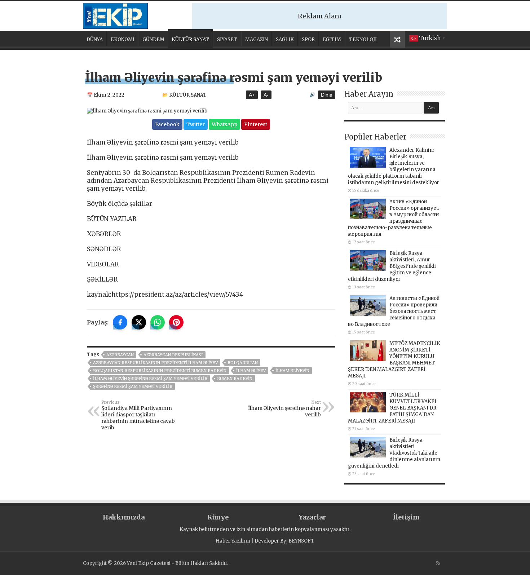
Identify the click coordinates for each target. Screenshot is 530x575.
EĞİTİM (332, 39)
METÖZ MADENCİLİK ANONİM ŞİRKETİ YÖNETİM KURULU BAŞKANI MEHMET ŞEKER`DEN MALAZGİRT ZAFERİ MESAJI (394, 359)
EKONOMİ (122, 39)
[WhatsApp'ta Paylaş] (157, 322)
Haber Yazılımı (233, 541)
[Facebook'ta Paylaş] (120, 322)
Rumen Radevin (234, 378)
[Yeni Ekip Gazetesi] (115, 15)
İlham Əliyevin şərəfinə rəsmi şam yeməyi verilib (150, 378)
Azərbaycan (120, 354)
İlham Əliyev (251, 370)
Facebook (167, 124)
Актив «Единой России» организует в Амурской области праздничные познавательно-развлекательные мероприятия (394, 218)
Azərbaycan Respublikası (173, 354)
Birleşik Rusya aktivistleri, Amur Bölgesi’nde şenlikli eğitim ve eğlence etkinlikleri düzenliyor (392, 266)
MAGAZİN (256, 39)
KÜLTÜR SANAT (190, 39)
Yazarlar (312, 517)
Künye (218, 517)
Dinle (326, 95)
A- (266, 95)
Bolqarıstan (243, 362)
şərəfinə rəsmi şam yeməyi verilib (132, 386)
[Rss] (438, 563)
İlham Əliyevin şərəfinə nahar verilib (284, 409)
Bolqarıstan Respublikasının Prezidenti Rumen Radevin (159, 370)
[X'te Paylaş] (139, 322)
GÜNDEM (153, 39)
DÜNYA (95, 39)
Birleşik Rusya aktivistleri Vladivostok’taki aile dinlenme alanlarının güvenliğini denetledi (394, 453)
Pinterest (255, 124)
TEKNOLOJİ (363, 39)
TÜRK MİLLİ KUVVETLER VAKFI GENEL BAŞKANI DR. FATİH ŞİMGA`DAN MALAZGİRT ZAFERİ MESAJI (392, 408)
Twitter (195, 124)
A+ (252, 95)
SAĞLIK (285, 39)
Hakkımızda (124, 517)
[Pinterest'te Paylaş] (176, 322)
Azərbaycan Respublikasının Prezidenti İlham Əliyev (155, 362)
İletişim (406, 517)
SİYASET (227, 39)
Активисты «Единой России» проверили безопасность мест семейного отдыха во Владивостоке (394, 311)
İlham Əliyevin (292, 370)
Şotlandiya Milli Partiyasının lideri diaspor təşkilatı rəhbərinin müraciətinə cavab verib (138, 415)
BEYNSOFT (301, 541)
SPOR (308, 39)
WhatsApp (224, 124)
